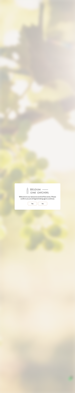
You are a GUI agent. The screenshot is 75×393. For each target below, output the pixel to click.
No (43, 203)
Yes (32, 203)
